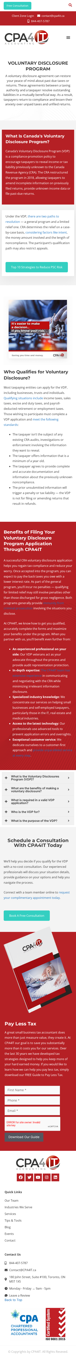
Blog (8, 1227)
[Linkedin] (55, 1177)
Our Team (11, 1200)
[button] (68, 37)
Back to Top (13, 1300)
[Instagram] (47, 1177)
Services (10, 1214)
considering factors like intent (46, 232)
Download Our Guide (23, 1137)
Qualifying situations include (23, 398)
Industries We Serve (18, 1207)
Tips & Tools (13, 1220)
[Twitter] (29, 1177)
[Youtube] (38, 1177)
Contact (10, 1240)
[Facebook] (21, 1177)
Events (9, 1234)
